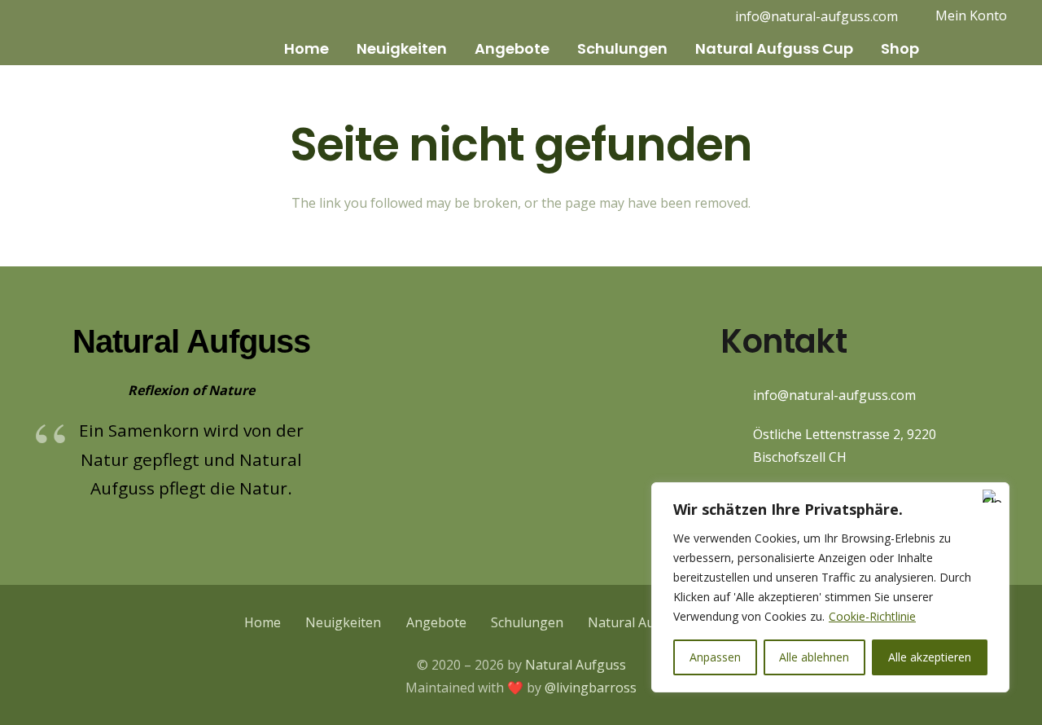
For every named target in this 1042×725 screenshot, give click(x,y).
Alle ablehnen (814, 657)
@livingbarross (591, 687)
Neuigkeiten (343, 622)
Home (262, 622)
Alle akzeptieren (929, 657)
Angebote (436, 622)
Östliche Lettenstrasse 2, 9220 (844, 434)
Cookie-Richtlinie (872, 616)
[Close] (992, 496)
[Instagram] (663, 16)
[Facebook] (689, 16)
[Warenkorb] (954, 49)
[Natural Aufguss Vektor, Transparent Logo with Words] (98, 32)
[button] (339, 49)
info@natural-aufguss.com (834, 395)
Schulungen (527, 622)
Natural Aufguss (575, 665)
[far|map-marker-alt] (736, 446)
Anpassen (715, 657)
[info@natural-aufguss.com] (736, 395)
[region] (830, 587)
